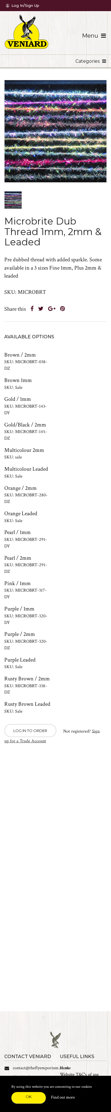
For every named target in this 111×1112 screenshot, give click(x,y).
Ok (29, 1096)
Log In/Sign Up (25, 5)
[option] (55, 131)
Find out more (63, 1097)
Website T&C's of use (79, 1074)
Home (65, 1068)
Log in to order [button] (30, 730)
